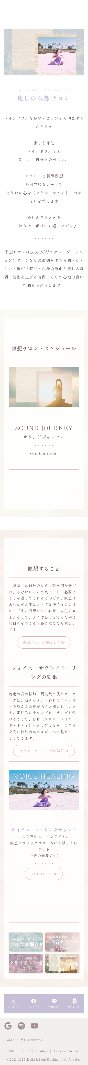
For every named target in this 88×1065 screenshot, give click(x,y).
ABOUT (13, 1051)
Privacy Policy (36, 1051)
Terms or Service (67, 1051)
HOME (9, 1040)
